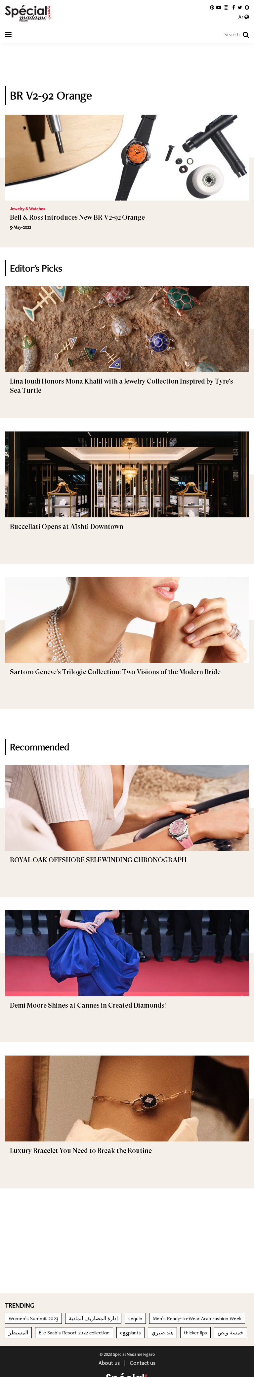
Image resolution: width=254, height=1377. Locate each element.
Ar (241, 17)
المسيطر (18, 1332)
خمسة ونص (230, 1332)
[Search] (242, 34)
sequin (135, 1318)
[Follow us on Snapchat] (247, 7)
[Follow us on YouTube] (218, 7)
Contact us (142, 1362)
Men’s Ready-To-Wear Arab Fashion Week (197, 1318)
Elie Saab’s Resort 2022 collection (74, 1332)
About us (109, 1362)
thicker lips (195, 1332)
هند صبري (162, 1332)
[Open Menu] (8, 34)
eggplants (130, 1332)
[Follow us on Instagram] (226, 7)
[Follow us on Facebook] (233, 7)
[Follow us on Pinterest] (212, 7)
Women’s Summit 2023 (33, 1318)
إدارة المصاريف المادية (93, 1318)
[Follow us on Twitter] (239, 7)
